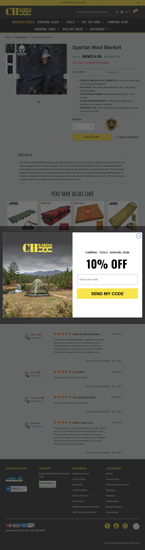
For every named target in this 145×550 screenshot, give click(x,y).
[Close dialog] (138, 236)
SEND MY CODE (107, 293)
